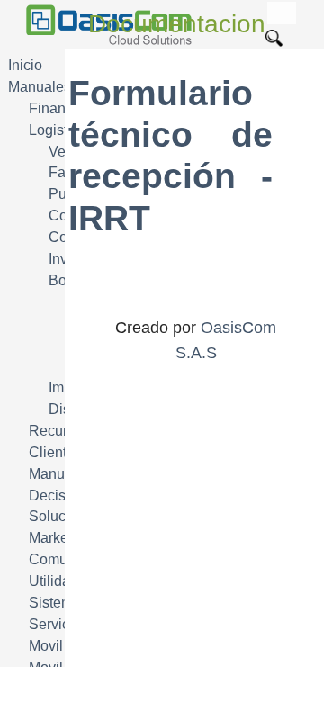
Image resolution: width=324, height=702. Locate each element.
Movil (46, 645)
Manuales (39, 86)
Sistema (55, 602)
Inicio (25, 65)
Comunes (60, 559)
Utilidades (61, 581)
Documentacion (177, 24)
